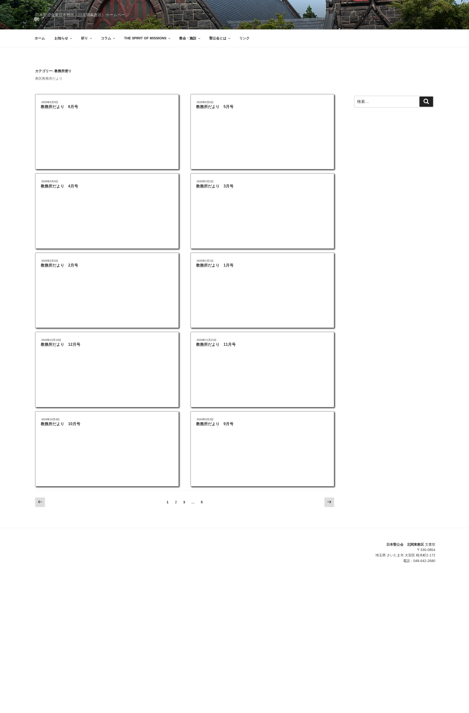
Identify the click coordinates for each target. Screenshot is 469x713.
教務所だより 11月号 (216, 344)
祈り (84, 38)
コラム (106, 38)
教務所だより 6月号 (59, 107)
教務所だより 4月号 (59, 186)
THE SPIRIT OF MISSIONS (145, 38)
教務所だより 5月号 (215, 107)
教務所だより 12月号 (60, 344)
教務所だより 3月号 (215, 186)
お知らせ (61, 38)
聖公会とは (217, 38)
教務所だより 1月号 (215, 265)
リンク (244, 38)
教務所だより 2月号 (59, 265)
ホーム (40, 38)
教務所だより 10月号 (60, 424)
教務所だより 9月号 (215, 424)
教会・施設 (187, 38)
